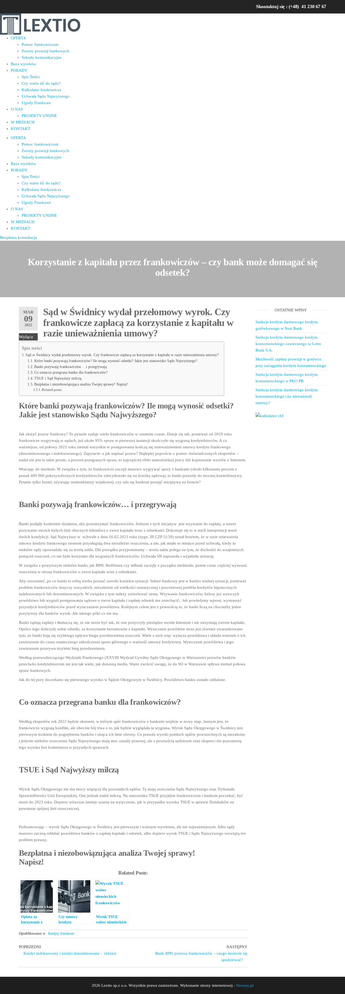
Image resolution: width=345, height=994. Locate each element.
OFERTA (18, 38)
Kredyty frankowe (61, 933)
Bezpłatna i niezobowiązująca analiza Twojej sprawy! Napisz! (81, 384)
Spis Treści (31, 77)
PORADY (19, 70)
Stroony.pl (244, 985)
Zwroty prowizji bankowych (45, 51)
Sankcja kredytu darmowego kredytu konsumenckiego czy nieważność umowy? (287, 396)
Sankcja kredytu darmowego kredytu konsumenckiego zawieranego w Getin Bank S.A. (288, 343)
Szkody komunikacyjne (41, 57)
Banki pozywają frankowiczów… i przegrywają (70, 367)
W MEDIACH (22, 122)
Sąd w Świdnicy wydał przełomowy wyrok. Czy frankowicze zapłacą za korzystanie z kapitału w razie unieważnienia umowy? (122, 355)
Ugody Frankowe (36, 103)
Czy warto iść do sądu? (41, 83)
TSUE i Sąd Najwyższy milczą (57, 378)
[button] (18, 237)
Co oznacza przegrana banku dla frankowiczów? (71, 372)
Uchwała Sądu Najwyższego (46, 96)
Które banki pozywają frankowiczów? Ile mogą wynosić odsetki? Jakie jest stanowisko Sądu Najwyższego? (115, 361)
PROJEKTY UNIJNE (39, 115)
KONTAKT (20, 128)
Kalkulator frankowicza (41, 90)
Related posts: (52, 390)
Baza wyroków (23, 64)
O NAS (17, 109)
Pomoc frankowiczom (40, 44)
